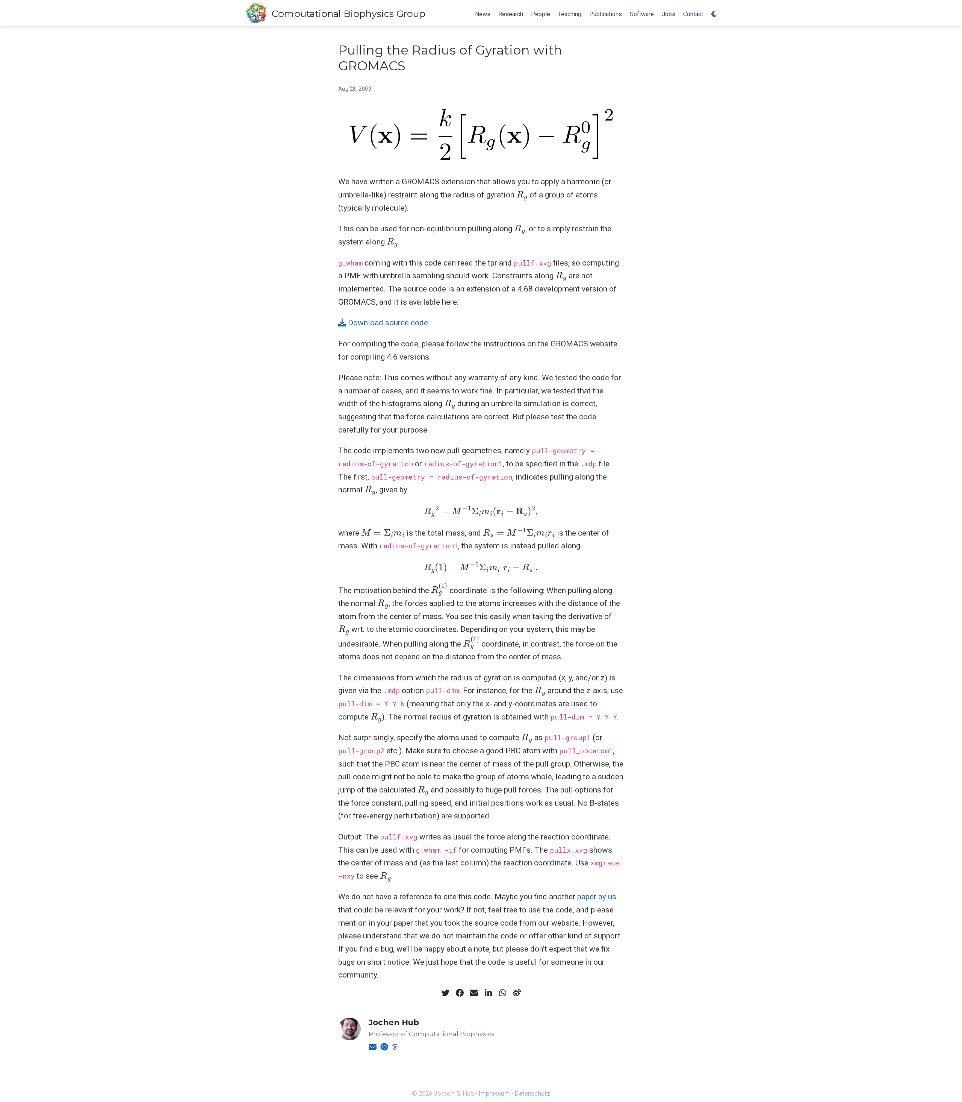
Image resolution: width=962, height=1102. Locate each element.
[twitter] (445, 993)
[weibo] (516, 993)
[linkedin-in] (488, 993)
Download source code (387, 322)
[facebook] (459, 993)
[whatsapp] (502, 993)
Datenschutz (532, 1093)
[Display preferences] (714, 14)
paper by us (596, 896)
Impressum (494, 1093)
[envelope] (473, 993)
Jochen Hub (394, 1022)
